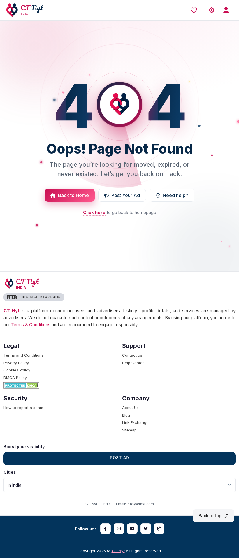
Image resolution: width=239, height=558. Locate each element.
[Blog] (159, 528)
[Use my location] (211, 10)
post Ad (119, 457)
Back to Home (73, 195)
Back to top (210, 515)
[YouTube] (132, 528)
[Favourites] (195, 10)
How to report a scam (23, 407)
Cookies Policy (16, 370)
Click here (94, 212)
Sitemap (129, 430)
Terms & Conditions (30, 324)
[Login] (228, 10)
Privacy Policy (16, 362)
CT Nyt (118, 550)
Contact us (132, 355)
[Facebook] (105, 528)
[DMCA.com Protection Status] (60, 385)
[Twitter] (145, 528)
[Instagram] (119, 528)
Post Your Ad (125, 195)
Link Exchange (135, 422)
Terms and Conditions (23, 355)
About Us (130, 407)
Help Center (133, 362)
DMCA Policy (15, 377)
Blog (126, 415)
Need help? (175, 195)
